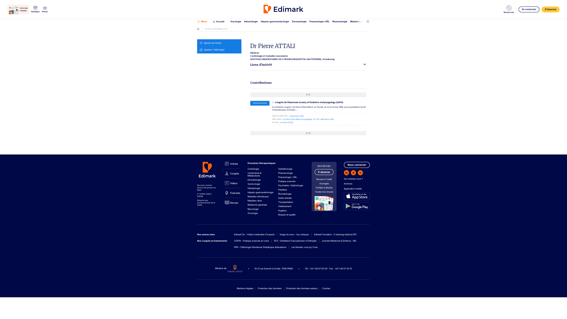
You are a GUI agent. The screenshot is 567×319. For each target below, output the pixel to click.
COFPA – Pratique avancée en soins (251, 241)
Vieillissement (284, 206)
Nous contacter (357, 164)
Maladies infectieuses (362, 21)
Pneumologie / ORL (319, 21)
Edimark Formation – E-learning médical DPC (335, 234)
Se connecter (529, 9)
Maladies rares (255, 200)
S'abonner (324, 172)
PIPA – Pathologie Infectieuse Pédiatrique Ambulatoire (260, 247)
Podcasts (235, 193)
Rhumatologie (339, 21)
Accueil (220, 21)
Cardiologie (253, 169)
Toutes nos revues (324, 192)
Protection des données (270, 288)
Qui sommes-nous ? (353, 179)
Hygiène (282, 210)
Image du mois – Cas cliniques (294, 234)
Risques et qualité (286, 214)
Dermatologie (299, 21)
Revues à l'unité (324, 179)
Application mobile (353, 188)
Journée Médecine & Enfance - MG (339, 241)
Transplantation (285, 202)
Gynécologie (254, 184)
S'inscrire (550, 9)
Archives (348, 183)
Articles (234, 163)
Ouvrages (324, 183)
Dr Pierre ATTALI (286, 122)
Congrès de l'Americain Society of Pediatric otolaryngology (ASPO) (309, 102)
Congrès (234, 173)
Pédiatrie (282, 189)
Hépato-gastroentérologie (275, 21)
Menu (204, 21)
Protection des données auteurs (302, 288)
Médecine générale (257, 205)
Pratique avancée (286, 181)
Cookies (326, 288)
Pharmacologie (285, 173)
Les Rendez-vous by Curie (304, 247)
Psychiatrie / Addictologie (290, 185)
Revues (234, 202)
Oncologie (235, 21)
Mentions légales (245, 288)
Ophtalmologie (285, 169)
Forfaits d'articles (324, 187)
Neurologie (253, 209)
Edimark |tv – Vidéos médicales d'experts (254, 234)
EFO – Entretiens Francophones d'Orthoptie (295, 241)
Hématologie (251, 21)
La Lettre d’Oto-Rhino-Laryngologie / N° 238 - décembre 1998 (308, 119)
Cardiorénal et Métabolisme (254, 174)
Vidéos (233, 183)
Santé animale (285, 198)
